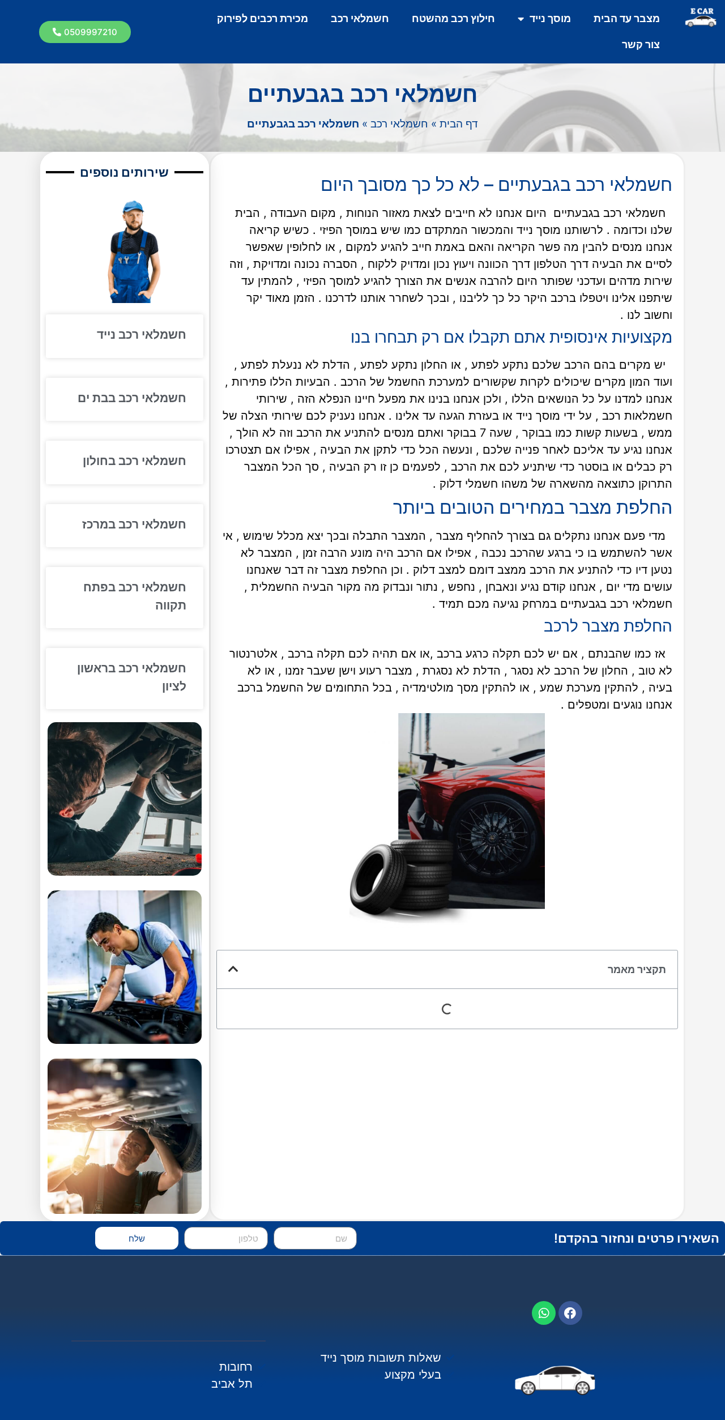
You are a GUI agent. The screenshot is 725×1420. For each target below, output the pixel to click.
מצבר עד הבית (627, 18)
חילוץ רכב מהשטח (453, 18)
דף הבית (459, 123)
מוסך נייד (550, 18)
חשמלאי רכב (360, 18)
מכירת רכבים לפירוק (262, 18)
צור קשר (641, 44)
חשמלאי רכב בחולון (134, 461)
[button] (85, 32)
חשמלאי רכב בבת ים (132, 398)
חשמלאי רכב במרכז (134, 524)
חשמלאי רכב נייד (141, 334)
